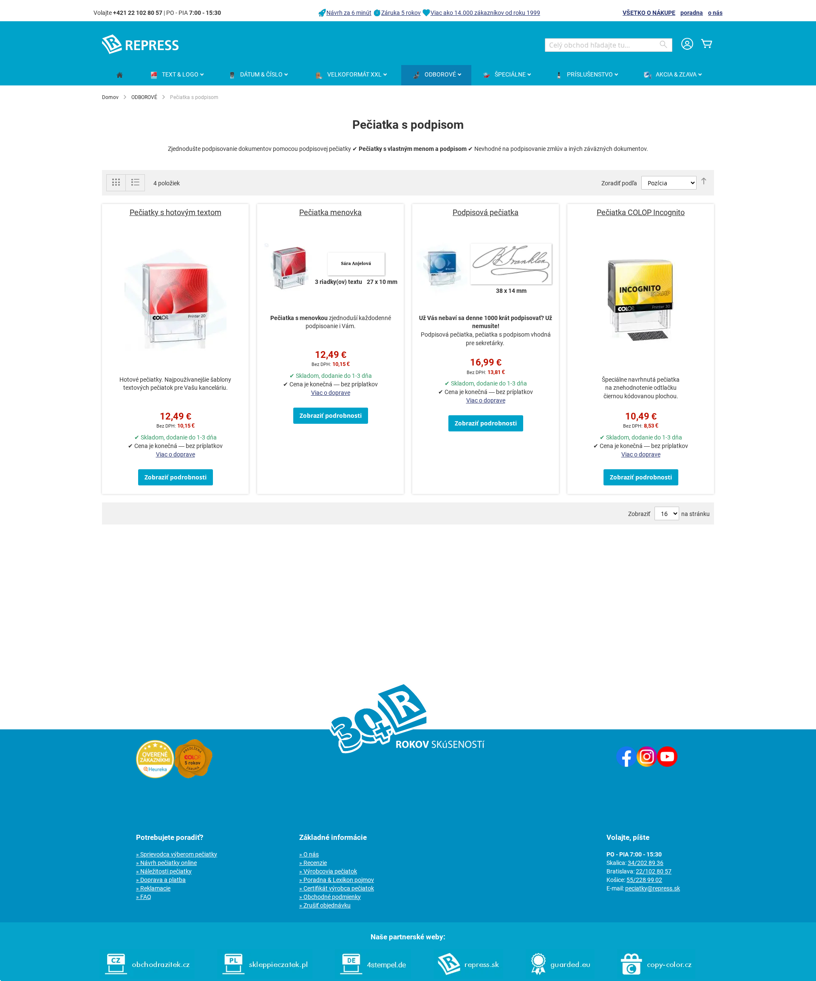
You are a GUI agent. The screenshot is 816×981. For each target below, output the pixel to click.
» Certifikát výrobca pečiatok (336, 888)
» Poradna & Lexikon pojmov (336, 879)
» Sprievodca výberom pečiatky (176, 854)
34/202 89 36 (645, 862)
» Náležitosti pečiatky (164, 871)
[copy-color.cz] (656, 976)
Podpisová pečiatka (485, 212)
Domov (110, 97)
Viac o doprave (175, 454)
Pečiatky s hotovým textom (175, 212)
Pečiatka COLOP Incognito (641, 212)
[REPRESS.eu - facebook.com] (626, 764)
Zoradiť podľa (619, 183)
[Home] (119, 75)
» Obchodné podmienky (330, 896)
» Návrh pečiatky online (166, 862)
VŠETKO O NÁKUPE (649, 12)
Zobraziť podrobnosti (175, 477)
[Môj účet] (687, 44)
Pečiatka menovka (330, 212)
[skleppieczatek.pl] (264, 976)
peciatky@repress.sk (652, 888)
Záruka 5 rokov (401, 12)
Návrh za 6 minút (348, 12)
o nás (715, 12)
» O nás (309, 854)
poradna (691, 12)
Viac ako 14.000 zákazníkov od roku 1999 (485, 12)
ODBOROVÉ (144, 97)
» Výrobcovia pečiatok (328, 871)
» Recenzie (313, 862)
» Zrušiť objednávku (325, 905)
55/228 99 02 (644, 879)
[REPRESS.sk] (468, 976)
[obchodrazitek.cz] (147, 976)
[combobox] (608, 45)
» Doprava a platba (161, 879)
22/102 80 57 (654, 871)
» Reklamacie (153, 888)
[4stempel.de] (373, 976)
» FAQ (143, 896)
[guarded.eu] (560, 976)
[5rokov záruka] (193, 776)
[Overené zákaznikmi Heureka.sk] (155, 776)
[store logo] (140, 44)
